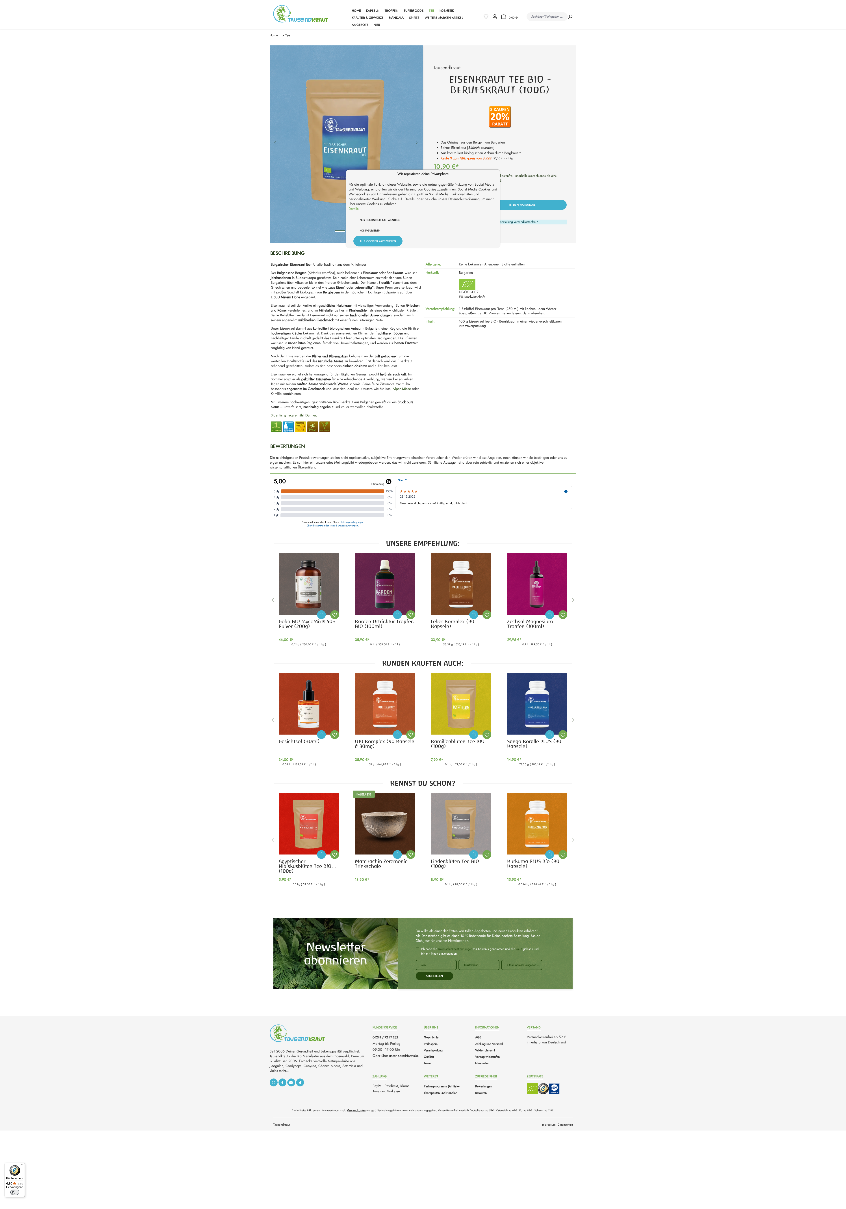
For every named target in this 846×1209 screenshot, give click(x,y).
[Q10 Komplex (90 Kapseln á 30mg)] (385, 704)
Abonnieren (434, 976)
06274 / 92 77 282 (385, 1037)
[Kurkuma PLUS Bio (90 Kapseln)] (537, 824)
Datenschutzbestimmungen (455, 949)
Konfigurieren (370, 230)
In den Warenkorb (522, 205)
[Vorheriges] (275, 140)
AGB (519, 949)
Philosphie (431, 1044)
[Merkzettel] (487, 17)
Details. (354, 208)
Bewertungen (483, 1086)
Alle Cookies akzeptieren (378, 241)
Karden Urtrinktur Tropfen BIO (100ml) (384, 624)
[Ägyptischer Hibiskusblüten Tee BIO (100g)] (309, 824)
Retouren (481, 1093)
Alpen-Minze (402, 388)
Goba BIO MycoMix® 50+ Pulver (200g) (307, 624)
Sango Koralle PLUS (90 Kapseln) (534, 744)
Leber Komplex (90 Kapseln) (452, 624)
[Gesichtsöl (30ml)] (309, 704)
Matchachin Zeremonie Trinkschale (381, 863)
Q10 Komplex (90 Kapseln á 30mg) (384, 744)
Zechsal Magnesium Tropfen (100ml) (530, 624)
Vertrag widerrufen (487, 1056)
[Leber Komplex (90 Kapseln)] (461, 584)
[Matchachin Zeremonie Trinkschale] (385, 824)
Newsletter (482, 1063)
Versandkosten (356, 1110)
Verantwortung (433, 1050)
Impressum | (549, 1124)
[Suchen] (570, 16)
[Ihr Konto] (494, 17)
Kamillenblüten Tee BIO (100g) (457, 744)
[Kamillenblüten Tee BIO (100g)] (461, 704)
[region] (346, 140)
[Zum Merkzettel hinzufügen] (334, 614)
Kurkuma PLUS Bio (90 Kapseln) (533, 863)
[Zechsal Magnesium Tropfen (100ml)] (537, 584)
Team (427, 1063)
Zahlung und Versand (489, 1044)
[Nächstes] (416, 140)
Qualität (429, 1056)
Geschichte (431, 1037)
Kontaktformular (408, 1056)
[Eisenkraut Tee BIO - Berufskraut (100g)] (346, 140)
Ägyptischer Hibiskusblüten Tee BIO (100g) (305, 865)
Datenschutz (565, 1124)
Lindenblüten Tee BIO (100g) (455, 863)
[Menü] (22, 1165)
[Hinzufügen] (321, 614)
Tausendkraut (447, 67)
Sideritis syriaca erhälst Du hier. (294, 415)
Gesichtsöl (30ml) (299, 741)
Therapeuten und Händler (440, 1093)
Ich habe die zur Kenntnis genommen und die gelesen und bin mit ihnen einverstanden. (480, 951)
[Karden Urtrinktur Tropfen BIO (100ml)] (385, 584)
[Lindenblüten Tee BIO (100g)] (461, 824)
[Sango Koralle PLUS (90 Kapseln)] (537, 704)
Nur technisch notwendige (380, 220)
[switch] (14, 1192)
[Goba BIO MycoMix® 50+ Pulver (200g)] (309, 584)
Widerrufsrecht (485, 1050)
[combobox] (547, 16)
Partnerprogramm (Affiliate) (442, 1086)
